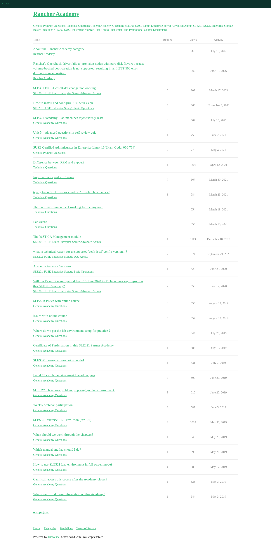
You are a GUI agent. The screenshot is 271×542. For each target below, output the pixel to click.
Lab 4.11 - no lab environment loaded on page (64, 375)
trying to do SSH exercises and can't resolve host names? (71, 192)
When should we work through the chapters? (63, 434)
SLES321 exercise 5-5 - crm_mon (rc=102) (62, 420)
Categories (50, 528)
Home (36, 528)
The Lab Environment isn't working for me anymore (68, 207)
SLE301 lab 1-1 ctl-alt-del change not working (64, 88)
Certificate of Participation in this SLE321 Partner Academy (73, 345)
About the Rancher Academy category (58, 49)
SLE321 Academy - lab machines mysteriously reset (68, 118)
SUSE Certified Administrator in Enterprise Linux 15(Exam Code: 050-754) (84, 147)
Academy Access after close (52, 266)
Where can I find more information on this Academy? (69, 494)
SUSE (5, 3)
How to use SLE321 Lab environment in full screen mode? (72, 464)
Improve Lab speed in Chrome (53, 177)
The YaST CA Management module (57, 236)
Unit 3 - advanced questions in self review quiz (64, 132)
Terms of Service (86, 528)
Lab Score (40, 222)
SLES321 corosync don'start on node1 (58, 360)
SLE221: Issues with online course (56, 301)
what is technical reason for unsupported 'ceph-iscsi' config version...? (80, 251)
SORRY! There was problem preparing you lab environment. (74, 390)
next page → (41, 512)
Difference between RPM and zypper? (58, 162)
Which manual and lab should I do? (57, 449)
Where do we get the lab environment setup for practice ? (71, 330)
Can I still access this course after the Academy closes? (70, 479)
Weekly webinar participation (53, 405)
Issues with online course (50, 316)
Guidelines (66, 528)
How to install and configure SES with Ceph (63, 103)
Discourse (54, 536)
